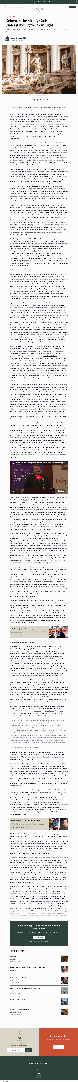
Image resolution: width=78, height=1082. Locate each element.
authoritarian (25, 766)
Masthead (12, 1059)
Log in (65, 7)
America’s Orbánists (59, 207)
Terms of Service (35, 1059)
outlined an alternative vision (31, 402)
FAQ (56, 1059)
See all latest (39, 1020)
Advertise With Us (63, 1059)
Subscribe (72, 7)
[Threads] (40, 1063)
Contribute (21, 7)
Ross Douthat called (60, 373)
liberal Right (60, 764)
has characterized (27, 558)
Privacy (43, 1059)
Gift (28, 7)
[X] (29, 1063)
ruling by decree (15, 786)
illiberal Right (40, 207)
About (18, 1059)
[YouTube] (46, 1063)
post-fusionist (41, 298)
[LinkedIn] (35, 1063)
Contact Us (50, 1059)
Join (28, 1050)
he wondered (54, 119)
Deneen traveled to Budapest (32, 706)
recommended (14, 305)
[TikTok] (43, 1063)
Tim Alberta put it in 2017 (54, 162)
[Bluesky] (38, 1063)
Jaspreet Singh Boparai (16, 1012)
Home (9, 7)
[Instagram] (49, 1063)
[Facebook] (32, 1063)
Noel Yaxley (13, 959)
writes (35, 251)
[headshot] (7, 38)
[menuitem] (9, 7)
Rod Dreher (37, 711)
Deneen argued (59, 435)
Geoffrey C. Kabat (14, 980)
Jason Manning (13, 1002)
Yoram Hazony (49, 711)
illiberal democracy (54, 768)
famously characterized (39, 276)
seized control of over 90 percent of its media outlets (41, 778)
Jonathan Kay (13, 970)
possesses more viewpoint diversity (36, 155)
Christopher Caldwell (26, 754)
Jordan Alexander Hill (18, 38)
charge (25, 500)
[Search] (5, 7)
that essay (61, 387)
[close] (76, 2)
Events (14, 7)
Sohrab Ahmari (40, 754)
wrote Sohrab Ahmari (50, 356)
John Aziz (12, 991)
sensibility (46, 241)
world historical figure (41, 212)
